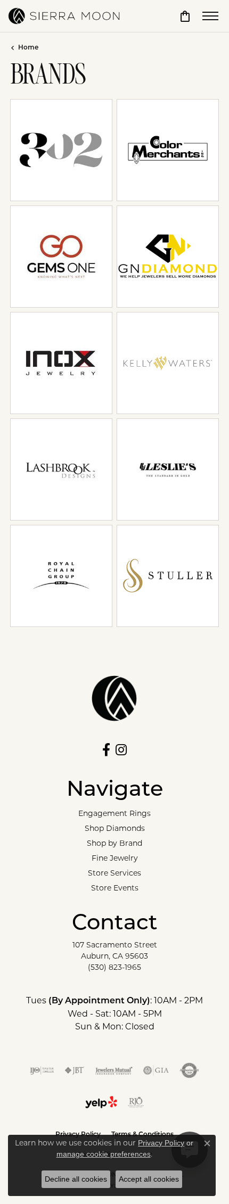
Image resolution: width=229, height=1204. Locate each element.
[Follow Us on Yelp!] (101, 1102)
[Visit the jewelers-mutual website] (113, 1070)
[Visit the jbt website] (74, 1070)
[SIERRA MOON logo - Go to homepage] (64, 16)
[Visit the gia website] (156, 1070)
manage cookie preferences (103, 1154)
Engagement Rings (114, 813)
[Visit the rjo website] (136, 1102)
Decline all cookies (76, 1179)
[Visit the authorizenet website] (189, 1070)
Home (28, 48)
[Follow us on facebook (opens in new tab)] (106, 750)
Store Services (114, 873)
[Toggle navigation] (210, 16)
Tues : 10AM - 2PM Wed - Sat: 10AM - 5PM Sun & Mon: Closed (114, 1013)
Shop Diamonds (115, 828)
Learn (61, 157)
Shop (145, 157)
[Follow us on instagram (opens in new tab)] (121, 750)
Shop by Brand (114, 843)
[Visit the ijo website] (42, 1070)
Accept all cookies (149, 1179)
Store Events (114, 888)
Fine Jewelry (115, 858)
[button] (185, 16)
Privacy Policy (161, 1143)
